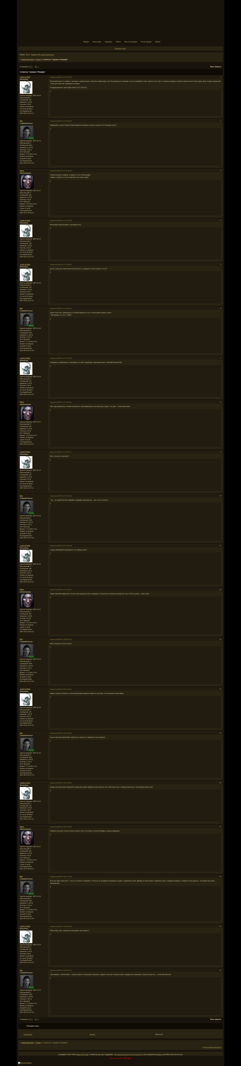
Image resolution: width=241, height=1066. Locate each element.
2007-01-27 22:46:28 (65, 171)
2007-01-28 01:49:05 (65, 733)
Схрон (38, 60)
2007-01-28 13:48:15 (65, 783)
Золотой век (28, 1034)
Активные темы (120, 48)
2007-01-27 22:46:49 (65, 220)
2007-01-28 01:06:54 (65, 689)
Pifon (22, 171)
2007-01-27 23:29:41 (65, 589)
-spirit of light (25, 77)
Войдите (34, 54)
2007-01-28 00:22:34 (65, 639)
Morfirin (159, 1055)
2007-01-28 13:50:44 (65, 827)
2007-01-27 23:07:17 (65, 452)
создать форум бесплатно (212, 1047)
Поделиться (54, 77)
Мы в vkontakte (131, 42)
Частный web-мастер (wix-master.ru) (128, 1055)
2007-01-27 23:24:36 (65, 545)
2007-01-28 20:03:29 (65, 926)
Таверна (92, 1034)
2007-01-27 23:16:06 (65, 496)
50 (36, 67)
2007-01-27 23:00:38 (65, 358)
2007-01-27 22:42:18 (65, 121)
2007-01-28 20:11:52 (65, 970)
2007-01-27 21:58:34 (65, 77)
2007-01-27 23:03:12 (65, 402)
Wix (21, 121)
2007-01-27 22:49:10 (65, 264)
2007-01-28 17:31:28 (65, 876)
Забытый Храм (27, 60)
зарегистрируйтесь (47, 54)
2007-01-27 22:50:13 (65, 308)
